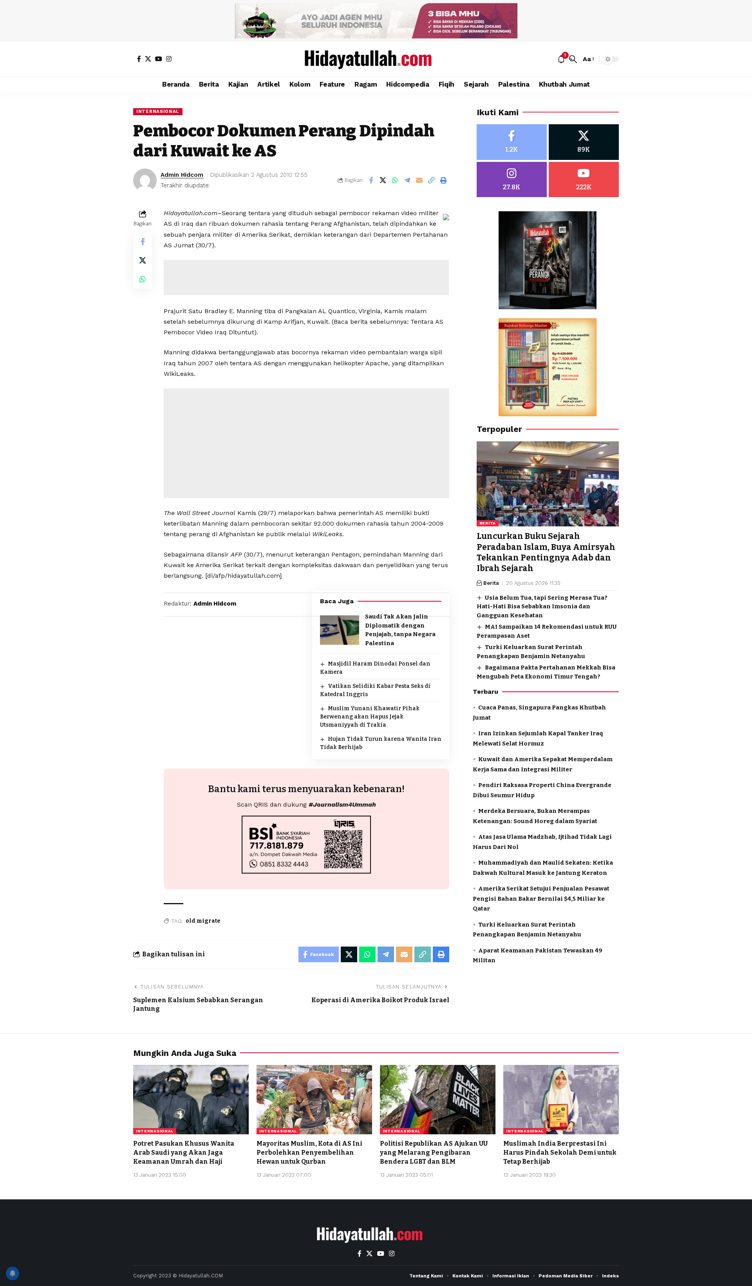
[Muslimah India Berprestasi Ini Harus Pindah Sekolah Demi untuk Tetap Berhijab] (561, 1099)
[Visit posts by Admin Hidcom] (145, 180)
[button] (573, 59)
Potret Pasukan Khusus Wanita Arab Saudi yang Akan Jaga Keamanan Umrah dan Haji (183, 1152)
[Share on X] (383, 180)
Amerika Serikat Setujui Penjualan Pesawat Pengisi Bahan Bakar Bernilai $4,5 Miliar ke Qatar (541, 898)
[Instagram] (169, 59)
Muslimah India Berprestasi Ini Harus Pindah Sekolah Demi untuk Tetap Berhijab (559, 1152)
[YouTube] (158, 59)
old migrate (203, 921)
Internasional (157, 111)
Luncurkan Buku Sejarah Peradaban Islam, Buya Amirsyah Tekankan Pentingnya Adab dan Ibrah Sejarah (546, 552)
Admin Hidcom (182, 174)
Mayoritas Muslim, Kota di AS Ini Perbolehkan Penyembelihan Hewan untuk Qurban (309, 1152)
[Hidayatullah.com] (376, 59)
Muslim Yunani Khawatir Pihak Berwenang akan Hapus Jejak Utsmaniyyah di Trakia (369, 716)
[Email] (419, 180)
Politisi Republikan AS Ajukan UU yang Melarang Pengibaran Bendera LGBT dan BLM (434, 1152)
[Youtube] (584, 180)
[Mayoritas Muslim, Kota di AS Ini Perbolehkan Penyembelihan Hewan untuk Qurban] (314, 1099)
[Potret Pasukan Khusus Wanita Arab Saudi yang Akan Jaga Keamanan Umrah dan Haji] (191, 1099)
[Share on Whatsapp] (395, 180)
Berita (487, 523)
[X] (148, 59)
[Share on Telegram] (407, 180)
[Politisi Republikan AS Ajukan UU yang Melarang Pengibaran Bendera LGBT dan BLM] (437, 1099)
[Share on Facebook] (370, 180)
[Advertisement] (306, 277)
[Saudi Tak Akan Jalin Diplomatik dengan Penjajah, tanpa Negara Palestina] (339, 630)
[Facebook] (139, 59)
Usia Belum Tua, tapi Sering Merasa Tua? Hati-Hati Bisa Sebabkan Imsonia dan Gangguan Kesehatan (542, 606)
